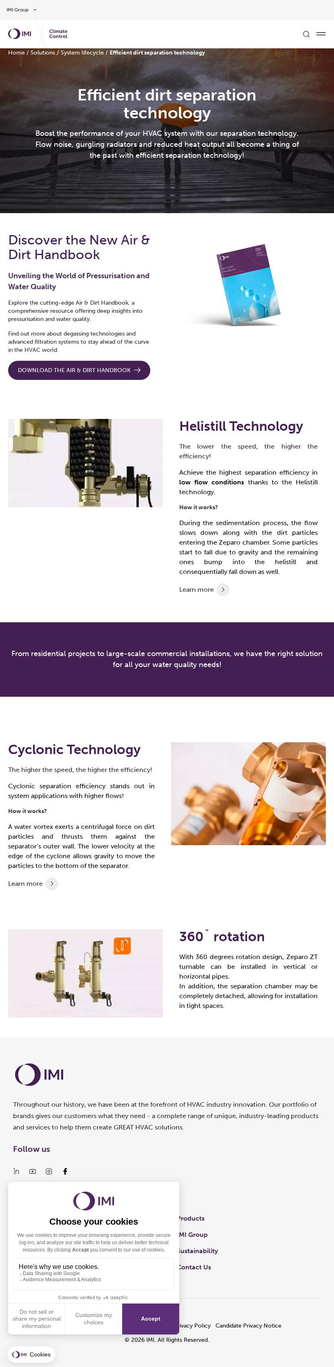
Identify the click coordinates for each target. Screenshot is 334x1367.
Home (16, 52)
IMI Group (192, 1234)
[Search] (306, 34)
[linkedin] (16, 1171)
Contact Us (194, 1267)
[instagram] (49, 1171)
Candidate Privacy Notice (248, 1325)
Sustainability (197, 1251)
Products (190, 1218)
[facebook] (65, 1171)
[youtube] (32, 1171)
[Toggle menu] (321, 34)
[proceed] (222, 589)
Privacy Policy (192, 1325)
